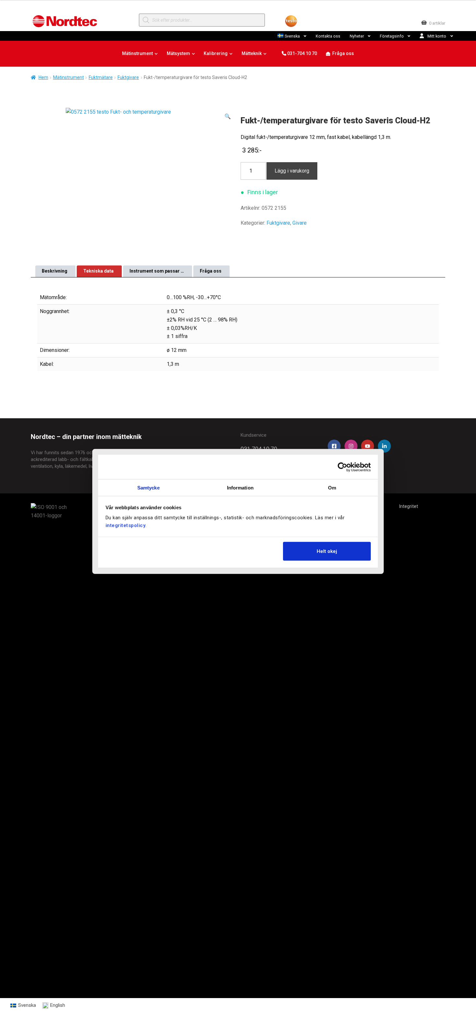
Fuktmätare (101, 77)
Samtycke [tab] (148, 487)
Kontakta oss (328, 36)
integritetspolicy (126, 525)
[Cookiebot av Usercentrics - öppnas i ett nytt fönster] (342, 467)
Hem (43, 77)
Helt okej (327, 551)
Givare (299, 223)
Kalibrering (216, 53)
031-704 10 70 (301, 53)
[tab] (55, 271)
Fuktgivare (128, 77)
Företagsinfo (392, 36)
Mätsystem (178, 53)
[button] (227, 116)
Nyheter (357, 36)
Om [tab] (332, 487)
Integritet (408, 506)
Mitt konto (436, 36)
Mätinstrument (137, 53)
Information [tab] (240, 487)
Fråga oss (343, 53)
